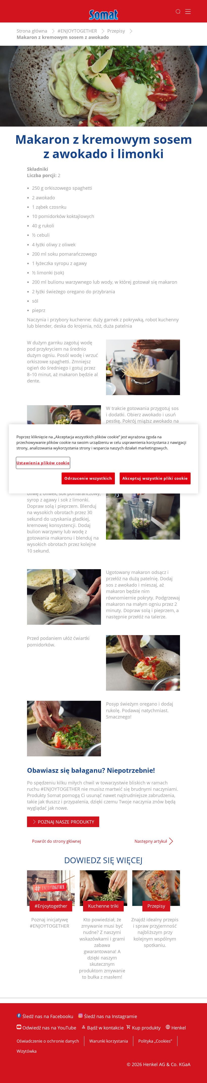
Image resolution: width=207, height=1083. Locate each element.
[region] (103, 458)
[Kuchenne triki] (103, 931)
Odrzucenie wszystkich (88, 478)
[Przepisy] (156, 931)
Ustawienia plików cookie (43, 462)
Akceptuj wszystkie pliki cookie (155, 478)
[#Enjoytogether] (51, 931)
